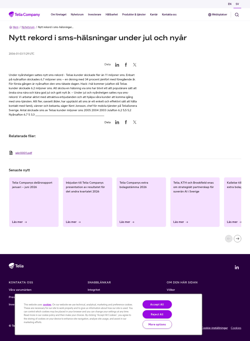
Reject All (157, 314)
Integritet (94, 289)
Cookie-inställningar (214, 327)
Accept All (157, 304)
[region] (108, 314)
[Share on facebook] (126, 64)
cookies (47, 304)
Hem (15, 27)
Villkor (171, 289)
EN (229, 4)
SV (237, 4)
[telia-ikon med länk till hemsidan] (16, 276)
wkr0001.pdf (23, 152)
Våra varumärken (20, 289)
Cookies (236, 327)
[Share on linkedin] (117, 64)
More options (157, 324)
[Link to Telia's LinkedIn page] (236, 267)
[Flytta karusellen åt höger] (237, 238)
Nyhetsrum (28, 27)
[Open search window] (236, 14)
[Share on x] (135, 64)
